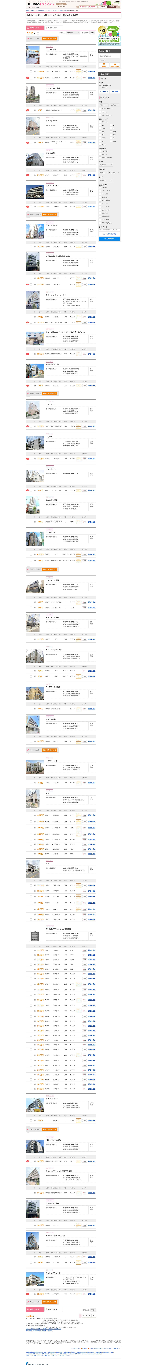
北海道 (27, 1355)
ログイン (111, 7)
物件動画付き (105, 216)
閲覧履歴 (92, 7)
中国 (57, 1355)
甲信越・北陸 (41, 1355)
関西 (49, 1355)
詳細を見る (91, 71)
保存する (104, 65)
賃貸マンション (51, 1352)
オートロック (105, 207)
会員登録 (102, 7)
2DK (103, 131)
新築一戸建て (99, 1352)
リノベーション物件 (30, 1353)
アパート (104, 154)
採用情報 (116, 1348)
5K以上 (104, 144)
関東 (35, 1355)
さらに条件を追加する (110, 234)
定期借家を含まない (107, 223)
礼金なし (104, 112)
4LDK (114, 141)
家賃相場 (73, 1352)
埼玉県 (36, 1330)
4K (113, 138)
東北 (31, 1355)
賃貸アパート (59, 1352)
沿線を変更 (105, 91)
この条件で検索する (109, 238)
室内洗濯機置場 (106, 200)
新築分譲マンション (81, 1352)
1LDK (103, 128)
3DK (114, 134)
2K (113, 128)
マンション (105, 151)
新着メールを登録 (115, 65)
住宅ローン (71, 1353)
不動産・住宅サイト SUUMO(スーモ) (34, 1352)
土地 (112, 1352)
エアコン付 (105, 203)
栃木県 (47, 1330)
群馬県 (50, 1330)
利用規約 (84, 1348)
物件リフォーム (45, 1353)
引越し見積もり (63, 1353)
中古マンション (90, 1352)
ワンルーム (105, 122)
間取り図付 (105, 213)
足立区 (65, 10)
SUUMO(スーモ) (117, 2)
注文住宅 (38, 1353)
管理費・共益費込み (107, 108)
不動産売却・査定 (54, 1353)
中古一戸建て (106, 1352)
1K (103, 125)
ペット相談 (105, 194)
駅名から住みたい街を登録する (34, 1329)
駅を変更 (115, 91)
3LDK (103, 138)
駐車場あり (105, 187)
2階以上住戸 (105, 197)
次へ (93, 1315)
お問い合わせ (107, 1348)
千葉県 (40, 1330)
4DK (103, 141)
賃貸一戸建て (67, 1352)
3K (103, 134)
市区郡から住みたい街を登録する (52, 1329)
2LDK (114, 131)
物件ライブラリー (79, 1353)
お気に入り (83, 7)
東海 (46, 1355)
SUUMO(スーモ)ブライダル (41, 5)
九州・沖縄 (61, 1355)
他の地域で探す (61, 7)
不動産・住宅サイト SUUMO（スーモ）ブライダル (40, 10)
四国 (53, 1355)
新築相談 (68, 1355)
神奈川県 (32, 1330)
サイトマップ (76, 1348)
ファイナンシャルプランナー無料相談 (93, 1353)
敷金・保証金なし (107, 115)
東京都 (60, 10)
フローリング (105, 210)
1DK (114, 125)
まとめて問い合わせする (49, 38)
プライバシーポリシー (95, 1348)
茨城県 (43, 1330)
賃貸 (56, 10)
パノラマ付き (105, 219)
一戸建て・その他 (107, 157)
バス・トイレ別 (106, 190)
